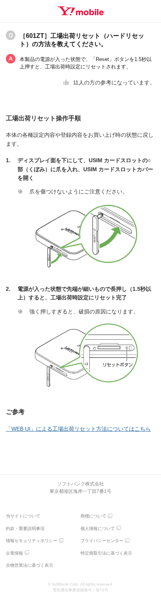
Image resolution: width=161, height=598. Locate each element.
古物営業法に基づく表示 (29, 565)
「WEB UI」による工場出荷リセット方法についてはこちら (78, 429)
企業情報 (14, 553)
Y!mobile (81, 11)
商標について (93, 516)
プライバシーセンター (101, 540)
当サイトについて (23, 516)
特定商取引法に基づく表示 (106, 553)
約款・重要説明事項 (25, 528)
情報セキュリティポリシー (31, 540)
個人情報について (97, 528)
